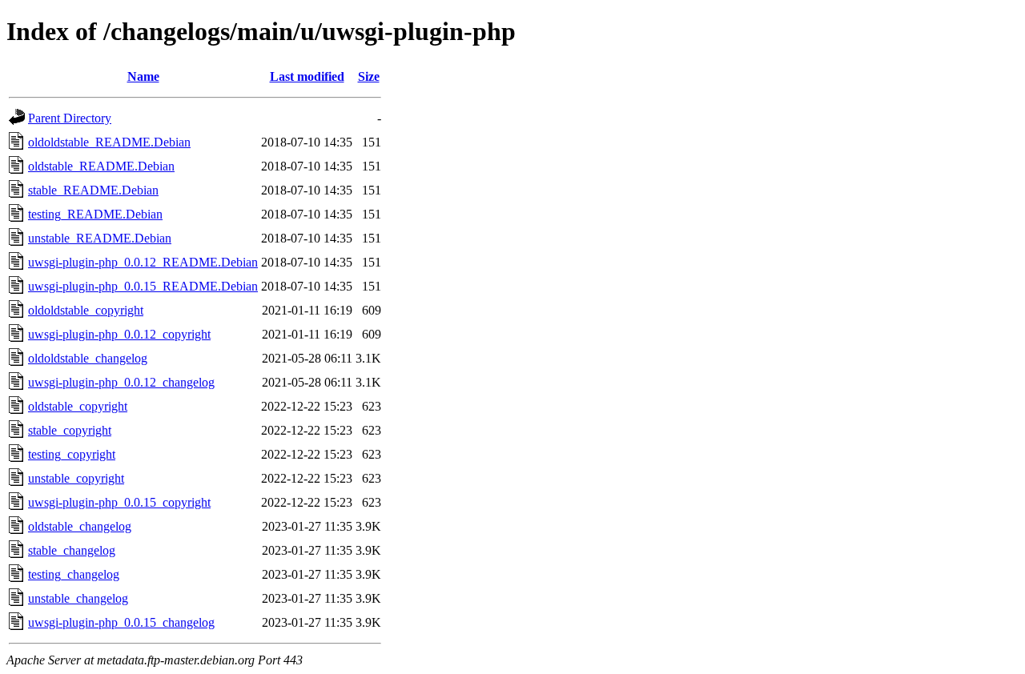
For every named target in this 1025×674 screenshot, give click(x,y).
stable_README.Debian (93, 190)
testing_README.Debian (95, 214)
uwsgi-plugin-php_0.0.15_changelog (121, 622)
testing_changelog (73, 574)
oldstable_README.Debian (101, 166)
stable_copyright (69, 430)
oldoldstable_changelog (87, 358)
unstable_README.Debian (99, 238)
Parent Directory (69, 118)
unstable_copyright (76, 478)
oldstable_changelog (79, 526)
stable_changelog (71, 550)
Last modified (307, 76)
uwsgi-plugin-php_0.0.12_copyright (119, 334)
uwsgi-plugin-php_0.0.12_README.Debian (143, 262)
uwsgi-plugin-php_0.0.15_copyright (119, 502)
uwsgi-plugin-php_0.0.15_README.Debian (143, 286)
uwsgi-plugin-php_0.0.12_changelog (121, 382)
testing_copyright (71, 454)
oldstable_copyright (77, 406)
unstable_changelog (78, 598)
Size (369, 76)
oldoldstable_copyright (85, 310)
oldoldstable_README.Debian (109, 142)
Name (143, 76)
